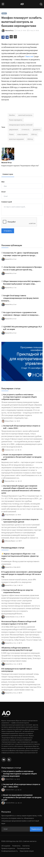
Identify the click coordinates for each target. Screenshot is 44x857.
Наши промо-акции (27, 851)
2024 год (30, 139)
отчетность (25, 130)
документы (36, 130)
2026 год (34, 134)
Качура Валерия (10, 514)
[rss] (9, 759)
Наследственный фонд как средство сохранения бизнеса (18, 591)
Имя (2, 182)
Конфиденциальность (9, 851)
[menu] (3, 4)
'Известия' (29, 56)
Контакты (26, 846)
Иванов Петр (6, 162)
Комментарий (6, 202)
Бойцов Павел (9, 421)
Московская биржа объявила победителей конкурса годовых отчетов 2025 (18, 622)
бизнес (11, 134)
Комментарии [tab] (8, 174)
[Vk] (3, 759)
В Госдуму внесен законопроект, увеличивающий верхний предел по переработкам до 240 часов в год (21, 574)
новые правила (22, 134)
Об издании (5, 846)
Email (3, 192)
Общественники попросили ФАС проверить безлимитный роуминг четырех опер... (22, 282)
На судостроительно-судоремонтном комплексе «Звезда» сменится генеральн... (21, 313)
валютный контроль (25, 115)
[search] (41, 4)
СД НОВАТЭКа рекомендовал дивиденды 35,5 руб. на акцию (22, 327)
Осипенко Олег (9, 450)
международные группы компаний (20, 125)
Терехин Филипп (10, 616)
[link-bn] (22, 361)
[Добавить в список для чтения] (15, 36)
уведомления (13, 130)
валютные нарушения (16, 139)
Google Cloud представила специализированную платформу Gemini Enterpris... (20, 298)
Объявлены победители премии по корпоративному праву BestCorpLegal (16, 649)
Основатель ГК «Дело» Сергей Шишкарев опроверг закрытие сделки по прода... (20, 254)
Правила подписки (8, 848)
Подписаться (36, 829)
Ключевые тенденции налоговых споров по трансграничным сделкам (20, 520)
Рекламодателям (23, 848)
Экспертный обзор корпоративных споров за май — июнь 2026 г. (21, 427)
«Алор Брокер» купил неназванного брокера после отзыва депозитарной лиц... (22, 268)
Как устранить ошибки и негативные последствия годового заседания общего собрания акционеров (19, 396)
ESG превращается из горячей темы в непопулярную (16, 670)
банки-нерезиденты (15, 120)
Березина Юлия (9, 481)
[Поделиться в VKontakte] (7, 37)
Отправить (8, 231)
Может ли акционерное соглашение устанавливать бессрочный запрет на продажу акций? (21, 456)
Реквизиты (16, 846)
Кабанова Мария (10, 541)
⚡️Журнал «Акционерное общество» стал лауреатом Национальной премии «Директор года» (19, 556)
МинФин (12, 115)
